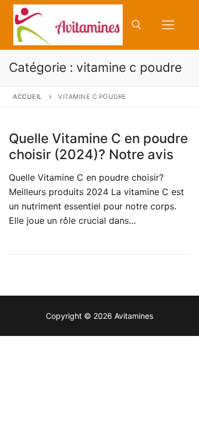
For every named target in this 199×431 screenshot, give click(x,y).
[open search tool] (137, 25)
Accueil (28, 97)
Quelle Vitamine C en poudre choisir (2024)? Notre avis (98, 146)
